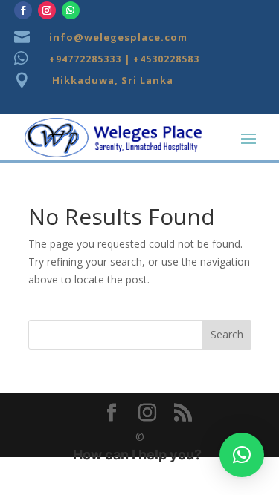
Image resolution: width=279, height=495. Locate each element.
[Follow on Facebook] (23, 10)
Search (227, 334)
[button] (241, 455)
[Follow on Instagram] (47, 10)
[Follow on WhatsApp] (71, 10)
